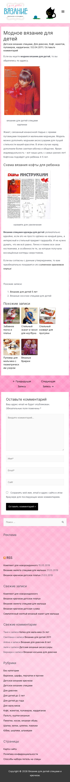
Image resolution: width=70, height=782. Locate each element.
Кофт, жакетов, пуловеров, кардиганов (24, 710)
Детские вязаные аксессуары (35, 647)
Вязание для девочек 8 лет (36, 642)
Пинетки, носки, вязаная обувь (20, 720)
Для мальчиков (11, 705)
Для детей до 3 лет (14, 695)
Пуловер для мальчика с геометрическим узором (11, 362)
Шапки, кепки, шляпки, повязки (20, 725)
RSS (9, 558)
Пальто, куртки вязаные (16, 715)
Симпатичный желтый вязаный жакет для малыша (31, 613)
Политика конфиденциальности (20, 754)
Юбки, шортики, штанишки (17, 730)
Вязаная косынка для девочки (40, 652)
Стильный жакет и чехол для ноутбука (29, 329)
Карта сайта (10, 749)
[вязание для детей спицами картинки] (22, 90)
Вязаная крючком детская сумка (21, 608)
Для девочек (41, 44)
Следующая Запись (48, 382)
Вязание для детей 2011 (38, 637)
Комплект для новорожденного (20, 565)
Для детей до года (13, 700)
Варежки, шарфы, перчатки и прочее (23, 675)
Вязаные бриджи (26, 359)
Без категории (11, 670)
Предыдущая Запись (22, 382)
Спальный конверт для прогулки (46, 329)
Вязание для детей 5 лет (23, 291)
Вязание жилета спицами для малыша (24, 570)
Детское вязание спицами (17, 44)
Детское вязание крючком (17, 680)
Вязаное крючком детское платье (22, 575)
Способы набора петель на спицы (22, 759)
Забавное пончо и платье (8, 329)
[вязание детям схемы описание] (27, 194)
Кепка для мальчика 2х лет (34, 632)
